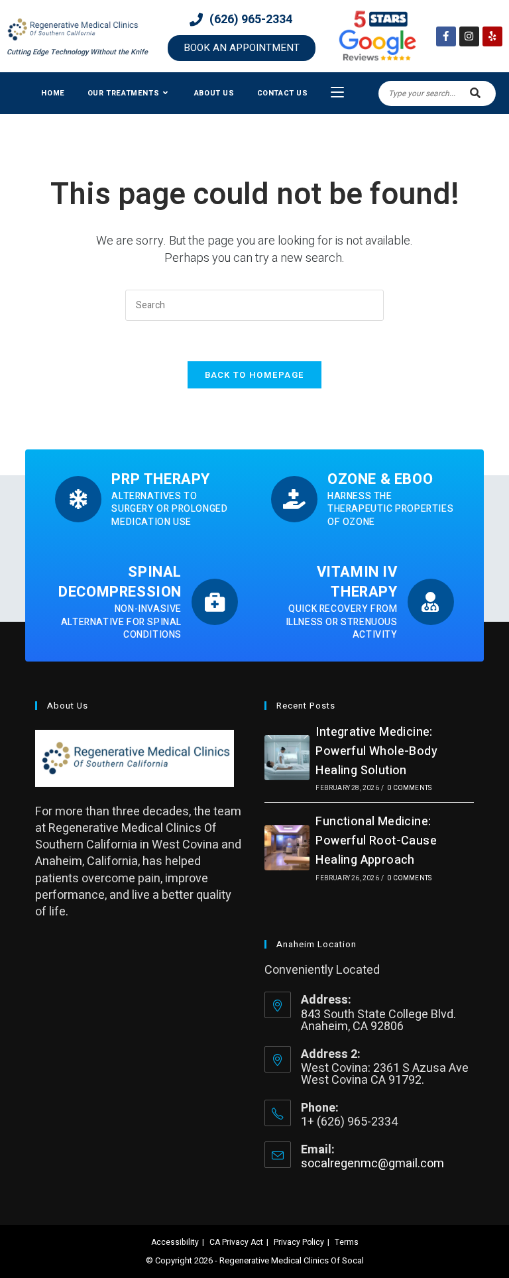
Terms (347, 1242)
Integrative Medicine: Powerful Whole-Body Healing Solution (376, 751)
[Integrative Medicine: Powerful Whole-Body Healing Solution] (287, 757)
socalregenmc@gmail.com (372, 1164)
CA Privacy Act (236, 1242)
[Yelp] (492, 36)
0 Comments (409, 788)
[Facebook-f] (446, 36)
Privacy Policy (299, 1242)
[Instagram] (469, 36)
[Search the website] (437, 92)
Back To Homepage (255, 375)
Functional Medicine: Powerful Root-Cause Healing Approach (376, 841)
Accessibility (175, 1242)
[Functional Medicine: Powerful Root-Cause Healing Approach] (287, 847)
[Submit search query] (476, 93)
